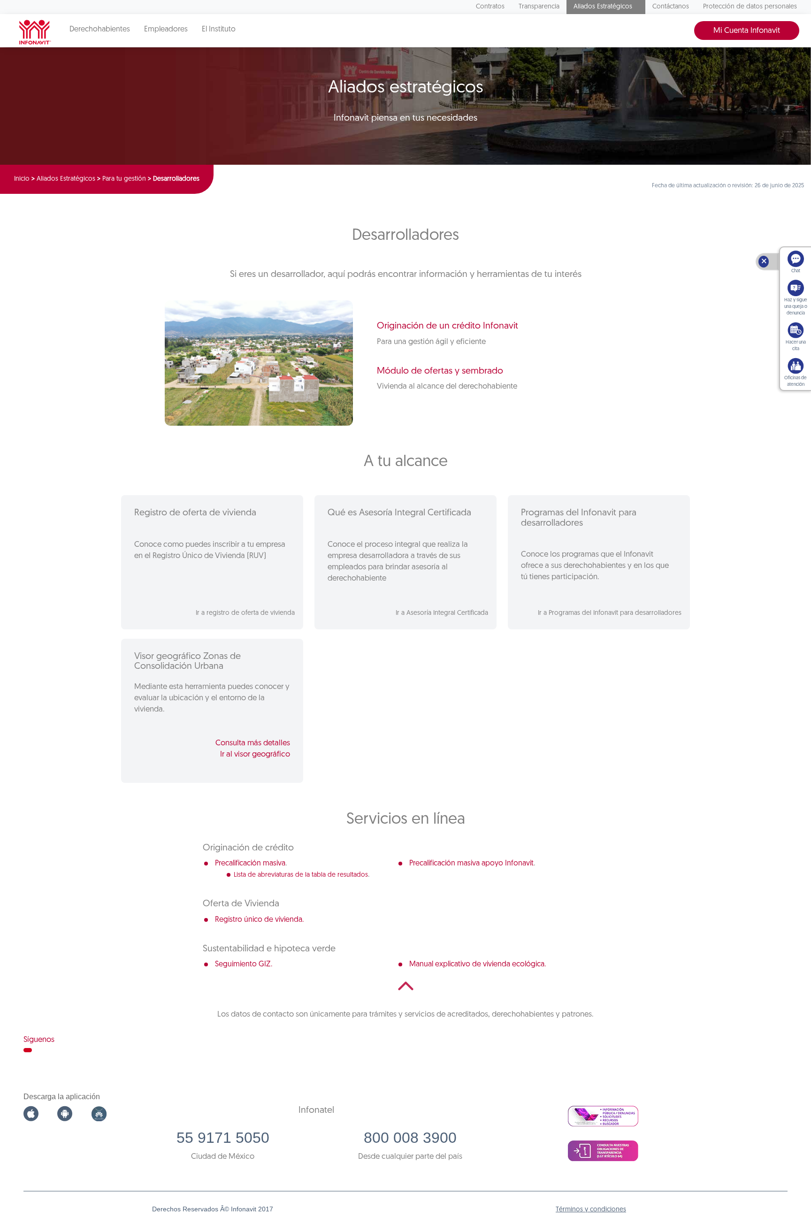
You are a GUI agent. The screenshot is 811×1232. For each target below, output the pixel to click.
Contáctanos (670, 6)
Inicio (22, 179)
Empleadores (166, 29)
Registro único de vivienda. (259, 920)
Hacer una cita (796, 345)
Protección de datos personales (750, 6)
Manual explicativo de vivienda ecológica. (477, 964)
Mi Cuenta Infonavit (746, 31)
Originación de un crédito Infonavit (447, 326)
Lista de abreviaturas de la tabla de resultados (301, 875)
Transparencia (539, 6)
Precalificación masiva (250, 863)
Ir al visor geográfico (255, 754)
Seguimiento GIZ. (243, 964)
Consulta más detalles (252, 743)
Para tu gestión (124, 179)
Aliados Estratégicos (603, 6)
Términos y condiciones (591, 1209)
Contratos (490, 6)
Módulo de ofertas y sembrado (440, 371)
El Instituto (219, 29)
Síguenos (38, 1040)
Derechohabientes (99, 29)
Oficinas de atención (795, 381)
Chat (795, 271)
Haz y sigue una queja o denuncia (795, 306)
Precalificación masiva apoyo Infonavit (471, 863)
